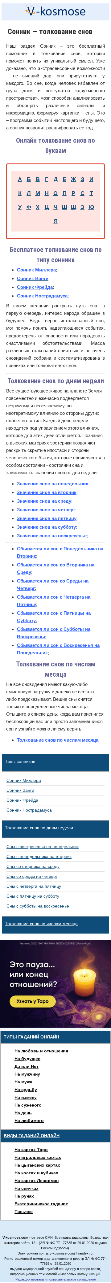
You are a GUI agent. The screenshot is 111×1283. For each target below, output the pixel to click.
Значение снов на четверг (46, 509)
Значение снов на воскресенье (52, 535)
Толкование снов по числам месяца (57, 740)
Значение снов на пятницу (46, 518)
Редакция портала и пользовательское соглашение (55, 1279)
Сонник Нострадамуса (42, 295)
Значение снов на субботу (46, 527)
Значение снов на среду (44, 501)
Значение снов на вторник (46, 492)
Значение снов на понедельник (52, 483)
